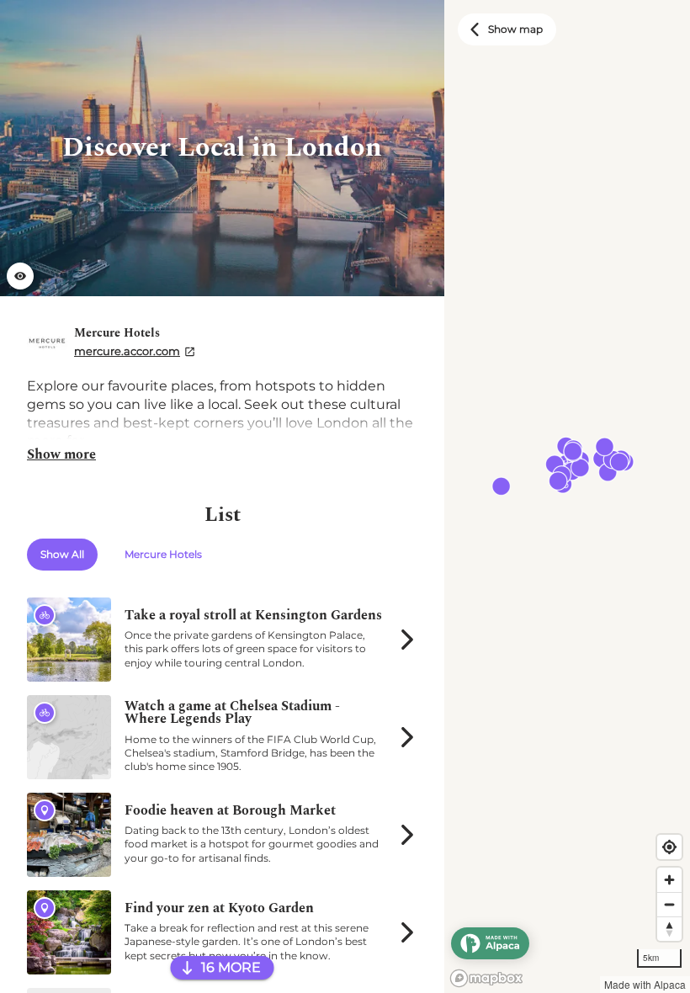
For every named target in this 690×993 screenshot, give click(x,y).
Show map (515, 29)
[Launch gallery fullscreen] (20, 276)
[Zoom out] (669, 904)
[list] (222, 496)
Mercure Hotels (163, 554)
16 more (231, 967)
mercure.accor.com (127, 351)
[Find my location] (669, 847)
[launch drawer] (490, 943)
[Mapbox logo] (486, 978)
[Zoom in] (669, 880)
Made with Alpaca (645, 984)
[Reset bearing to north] (669, 928)
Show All (62, 554)
